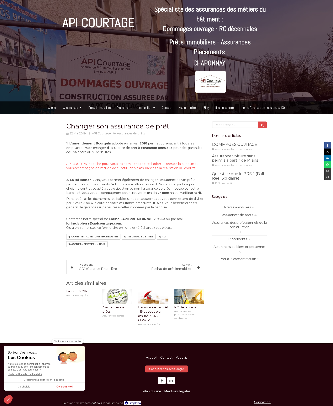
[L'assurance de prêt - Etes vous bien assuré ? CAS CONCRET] (153, 296)
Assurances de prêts (237, 215)
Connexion (262, 402)
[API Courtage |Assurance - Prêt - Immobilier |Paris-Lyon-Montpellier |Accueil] (210, 82)
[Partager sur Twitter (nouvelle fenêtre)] (327, 152)
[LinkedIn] (171, 380)
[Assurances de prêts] (117, 296)
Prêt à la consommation (237, 259)
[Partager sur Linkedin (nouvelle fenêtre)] (327, 158)
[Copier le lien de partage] (327, 177)
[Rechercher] (262, 125)
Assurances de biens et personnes (239, 247)
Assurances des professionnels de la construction (239, 225)
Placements (237, 239)
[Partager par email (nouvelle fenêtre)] (327, 171)
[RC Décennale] (189, 296)
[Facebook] (162, 380)
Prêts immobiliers (237, 207)
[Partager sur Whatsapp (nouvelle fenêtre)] (327, 164)
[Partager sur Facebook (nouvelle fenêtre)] (327, 145)
